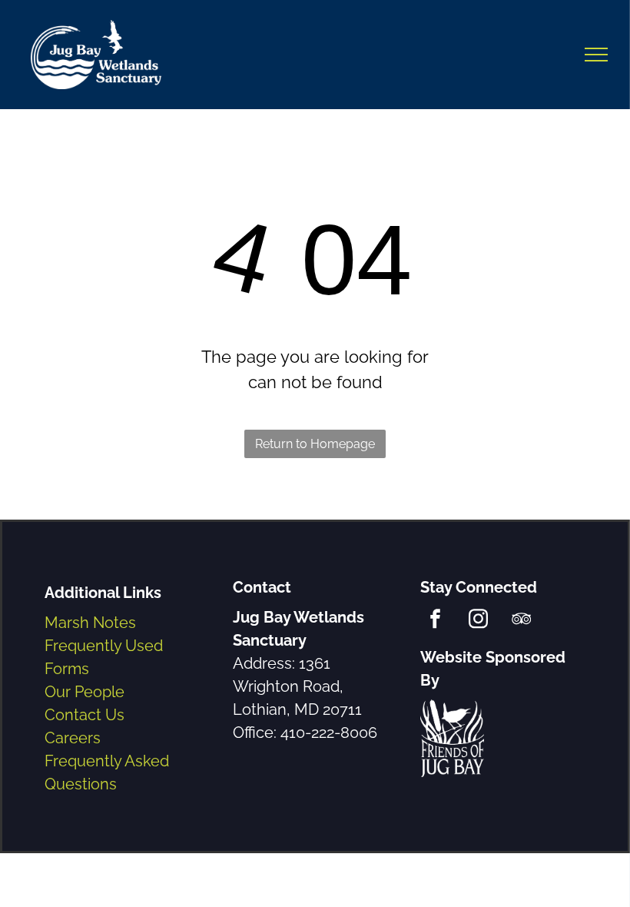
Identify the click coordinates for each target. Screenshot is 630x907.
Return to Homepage (315, 444)
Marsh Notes (90, 622)
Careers (73, 738)
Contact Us (84, 715)
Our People (84, 692)
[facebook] (435, 621)
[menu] (596, 55)
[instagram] (478, 621)
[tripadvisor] (521, 621)
